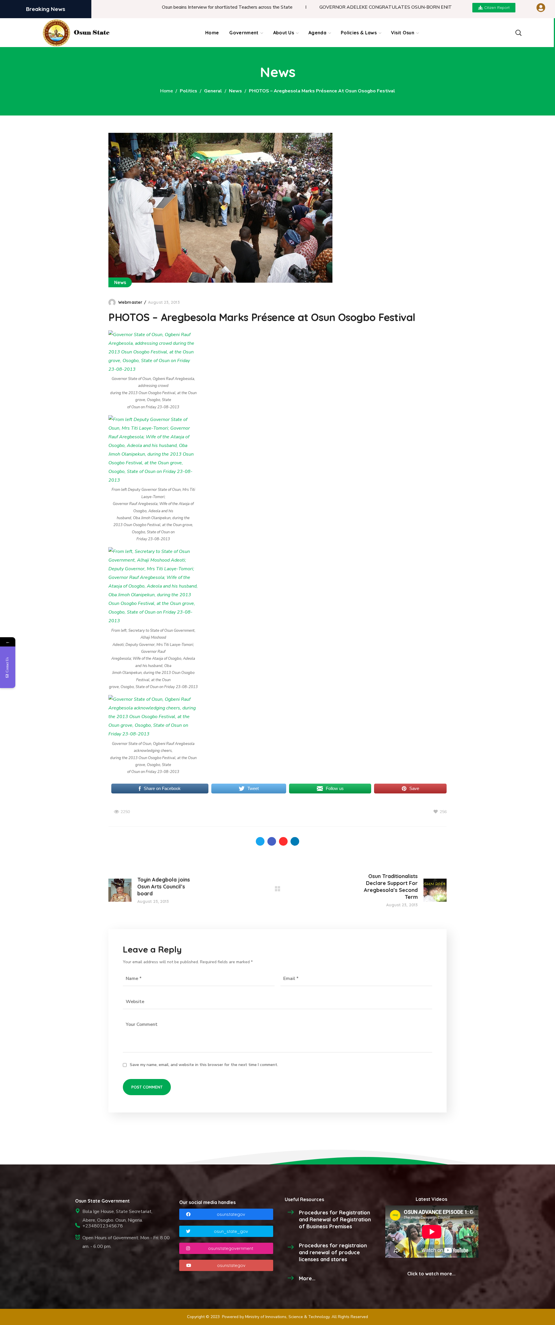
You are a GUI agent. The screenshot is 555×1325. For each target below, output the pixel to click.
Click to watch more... (431, 1273)
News (235, 91)
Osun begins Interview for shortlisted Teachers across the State (185, 7)
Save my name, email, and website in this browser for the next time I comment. (204, 1064)
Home (166, 91)
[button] (518, 32)
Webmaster (130, 302)
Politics (188, 91)
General (213, 91)
